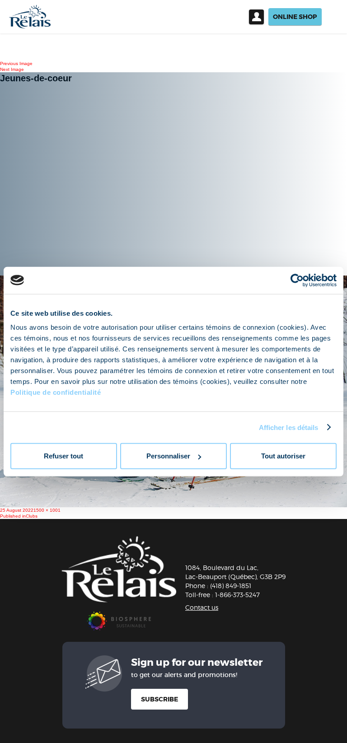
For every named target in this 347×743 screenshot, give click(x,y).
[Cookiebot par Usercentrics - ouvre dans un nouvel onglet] (297, 280)
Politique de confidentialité (55, 392)
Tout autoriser (283, 456)
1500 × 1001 (47, 510)
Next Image (12, 69)
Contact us (201, 607)
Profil (256, 16)
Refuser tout (63, 456)
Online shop (295, 17)
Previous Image (16, 63)
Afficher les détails (289, 427)
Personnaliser (168, 456)
